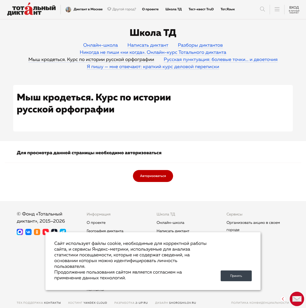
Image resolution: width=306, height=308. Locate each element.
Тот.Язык (228, 9)
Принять (236, 276)
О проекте (150, 9)
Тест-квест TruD (201, 9)
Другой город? (124, 9)
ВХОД (294, 9)
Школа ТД (173, 9)
